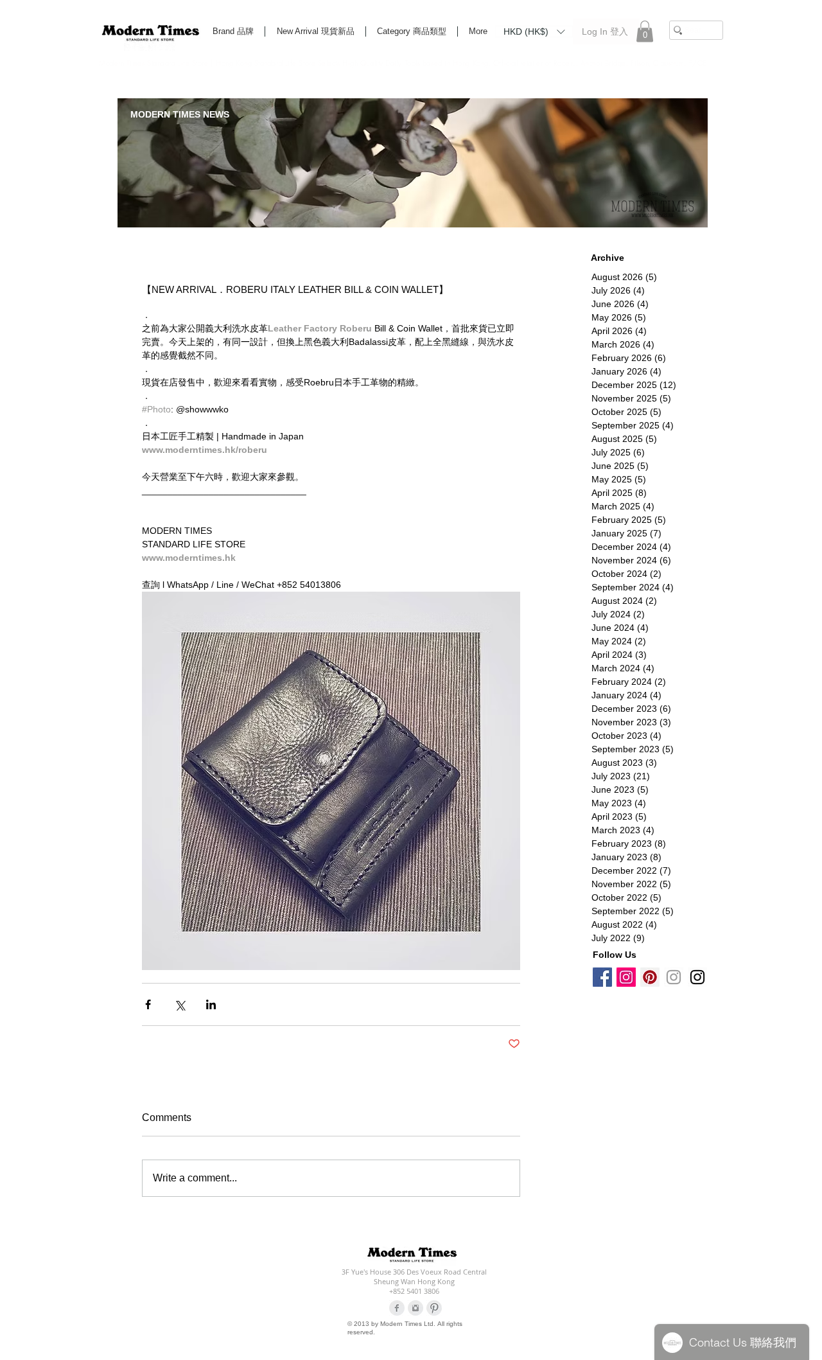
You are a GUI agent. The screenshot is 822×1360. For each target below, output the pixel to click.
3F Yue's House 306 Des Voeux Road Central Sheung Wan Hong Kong (414, 1276)
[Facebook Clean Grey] (397, 1308)
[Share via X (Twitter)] (179, 1004)
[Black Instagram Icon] (697, 977)
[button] (534, 31)
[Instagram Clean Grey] (415, 1308)
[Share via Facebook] (148, 1004)
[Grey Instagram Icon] (673, 977)
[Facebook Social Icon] (602, 977)
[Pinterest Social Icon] (650, 977)
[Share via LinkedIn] (211, 1004)
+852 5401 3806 (414, 1291)
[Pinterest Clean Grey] (434, 1308)
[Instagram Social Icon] (626, 977)
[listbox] (534, 31)
